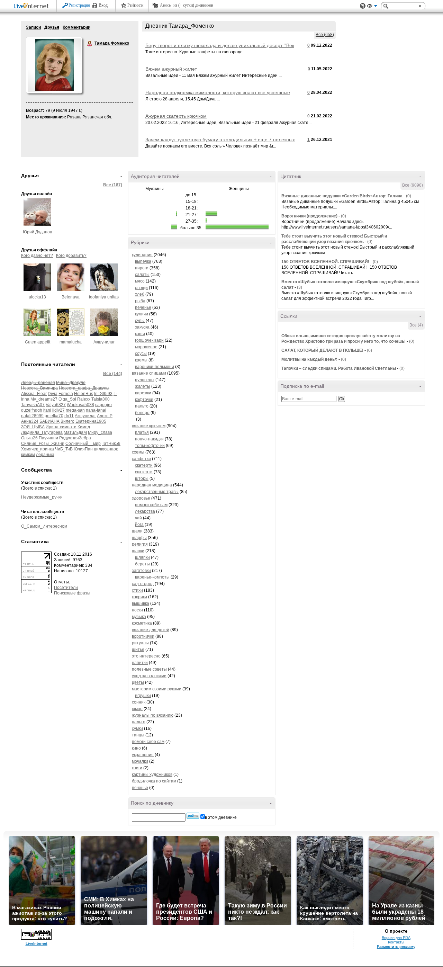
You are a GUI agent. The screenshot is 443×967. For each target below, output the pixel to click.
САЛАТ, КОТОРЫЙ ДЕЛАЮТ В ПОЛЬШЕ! (322, 350)
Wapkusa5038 (80, 404)
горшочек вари (149, 340)
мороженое (146, 346)
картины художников (152, 774)
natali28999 (32, 415)
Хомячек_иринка (37, 449)
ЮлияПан (83, 449)
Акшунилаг (104, 342)
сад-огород (143, 583)
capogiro (103, 404)
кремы (141, 360)
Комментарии (76, 27)
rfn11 (69, 415)
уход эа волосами (149, 675)
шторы (141, 478)
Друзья (51, 27)
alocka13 (37, 297)
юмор (137, 708)
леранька (45, 454)
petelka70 (54, 415)
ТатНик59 (111, 443)
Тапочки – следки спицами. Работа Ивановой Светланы (338, 368)
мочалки (140, 761)
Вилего (67, 421)
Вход (103, 5)
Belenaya (71, 297)
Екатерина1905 (90, 421)
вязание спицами (149, 373)
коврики (139, 596)
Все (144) (112, 373)
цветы (138, 682)
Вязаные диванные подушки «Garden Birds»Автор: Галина (342, 196)
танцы (138, 735)
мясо (140, 281)
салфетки (141, 458)
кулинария (142, 254)
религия (140, 544)
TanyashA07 (33, 404)
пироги (141, 268)
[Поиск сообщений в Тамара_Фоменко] (193, 816)
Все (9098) (412, 185)
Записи (33, 27)
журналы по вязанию (152, 715)
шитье (138, 649)
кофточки (144, 399)
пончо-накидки (149, 439)
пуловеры (144, 379)
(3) (299, 287)
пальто (141, 406)
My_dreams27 (43, 399)
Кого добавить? (71, 255)
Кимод (84, 426)
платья (142, 432)
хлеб (139, 294)
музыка (139, 616)
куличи (141, 314)
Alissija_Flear (34, 393)
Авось (165, 5)
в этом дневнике (221, 817)
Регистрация (79, 5)
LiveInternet (32, 6)
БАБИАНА (49, 421)
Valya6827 (56, 404)
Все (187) (112, 184)
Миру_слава (100, 432)
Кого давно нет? (37, 255)
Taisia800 (100, 399)
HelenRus (83, 393)
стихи (137, 590)
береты (142, 564)
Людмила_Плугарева (42, 432)
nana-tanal (96, 410)
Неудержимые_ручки (42, 497)
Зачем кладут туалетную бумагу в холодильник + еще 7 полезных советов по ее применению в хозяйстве (220, 142)
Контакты (396, 942)
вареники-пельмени (154, 366)
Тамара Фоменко (90, 43)
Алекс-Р (104, 415)
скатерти (144, 465)
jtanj (47, 410)
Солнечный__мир (83, 443)
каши (140, 333)
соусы (141, 353)
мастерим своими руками (156, 689)
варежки (143, 393)
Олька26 (29, 438)
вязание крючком (148, 425)
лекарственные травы (157, 491)
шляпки (142, 557)
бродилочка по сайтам (154, 781)
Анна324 (29, 421)
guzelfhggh (31, 410)
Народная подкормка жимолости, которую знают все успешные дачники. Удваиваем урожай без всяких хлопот (217, 95)
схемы (138, 452)
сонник (138, 702)
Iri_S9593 (103, 393)
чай (138, 518)
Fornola (65, 393)
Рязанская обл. (97, 117)
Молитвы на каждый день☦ (309, 359)
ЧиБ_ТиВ (64, 449)
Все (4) (416, 325)
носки (137, 610)
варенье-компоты (152, 577)
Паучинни (48, 438)
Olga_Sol (67, 399)
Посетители (66, 587)
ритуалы (140, 643)
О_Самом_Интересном (44, 526)
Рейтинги (135, 5)
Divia (52, 393)
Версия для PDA (396, 937)
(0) (408, 196)
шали (137, 531)
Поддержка (362, 6)
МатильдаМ (75, 432)
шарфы (139, 537)
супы (140, 320)
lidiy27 (58, 410)
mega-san (75, 410)
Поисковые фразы (72, 593)
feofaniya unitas (104, 297)
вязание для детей (150, 629)
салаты (142, 274)
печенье (143, 307)
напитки (140, 662)
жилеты (142, 386)
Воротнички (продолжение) (309, 216)
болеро (142, 412)
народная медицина (152, 485)
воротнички (143, 636)
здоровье (141, 498)
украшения (143, 754)
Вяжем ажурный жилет (171, 69)
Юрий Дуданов (37, 232)
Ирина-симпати (61, 426)
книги (137, 767)
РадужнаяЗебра (75, 438)
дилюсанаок (106, 449)
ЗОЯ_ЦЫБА (33, 426)
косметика (142, 623)
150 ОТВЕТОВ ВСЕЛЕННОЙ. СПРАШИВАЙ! (325, 261)
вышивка (140, 603)
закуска (142, 327)
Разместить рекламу (396, 946)
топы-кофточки (150, 445)
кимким (28, 454)
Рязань (74, 117)
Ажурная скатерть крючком (176, 116)
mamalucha (71, 342)
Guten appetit (37, 342)
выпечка (143, 261)
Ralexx (83, 399)
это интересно (146, 656)
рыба (140, 300)
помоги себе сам (151, 504)
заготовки (141, 570)
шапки (138, 550)
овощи (141, 287)
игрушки (143, 695)
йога (139, 524)
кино (136, 748)
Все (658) (325, 34)
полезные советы (149, 669)
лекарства (145, 511)
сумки (137, 728)
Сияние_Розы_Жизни (42, 443)
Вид (372, 7)
